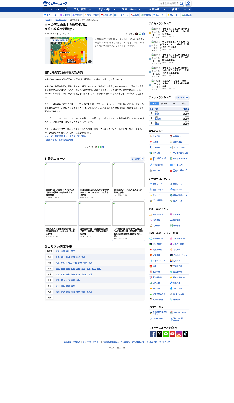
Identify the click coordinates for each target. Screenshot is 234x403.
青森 (58, 257)
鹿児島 (89, 292)
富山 (88, 269)
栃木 (85, 263)
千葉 (75, 263)
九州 (49, 292)
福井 (99, 269)
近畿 (49, 274)
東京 (58, 263)
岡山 (63, 280)
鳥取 (78, 280)
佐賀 (63, 292)
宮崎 (83, 292)
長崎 (68, 292)
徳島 (63, 286)
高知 (73, 286)
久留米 (158, 119)
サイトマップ (164, 342)
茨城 (80, 263)
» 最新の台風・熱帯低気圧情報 (59, 140)
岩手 (63, 257)
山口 (68, 280)
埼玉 (70, 263)
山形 (78, 257)
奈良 (78, 274)
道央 (58, 251)
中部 (49, 269)
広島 (58, 280)
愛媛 (68, 286)
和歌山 (84, 274)
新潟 (83, 269)
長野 (78, 269)
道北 (68, 251)
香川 (58, 286)
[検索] (182, 4)
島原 (157, 114)
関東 (49, 263)
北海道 (49, 251)
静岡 (58, 269)
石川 (94, 269)
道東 (73, 251)
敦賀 (157, 124)
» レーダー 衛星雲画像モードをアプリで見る (65, 136)
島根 (73, 280)
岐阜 (68, 269)
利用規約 (76, 342)
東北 (49, 257)
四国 (49, 286)
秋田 (68, 257)
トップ (48, 20)
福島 (83, 257)
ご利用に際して (138, 342)
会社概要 (67, 342)
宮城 (73, 257)
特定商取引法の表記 (110, 342)
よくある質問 (152, 342)
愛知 (63, 269)
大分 (73, 292)
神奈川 (64, 263)
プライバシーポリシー (91, 342)
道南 (63, 251)
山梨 (73, 269)
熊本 (78, 292)
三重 (90, 274)
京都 (68, 274)
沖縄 (49, 298)
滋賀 (73, 274)
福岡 (58, 292)
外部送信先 (125, 342)
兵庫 (63, 274)
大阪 (58, 274)
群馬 (90, 263)
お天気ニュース (61, 20)
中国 (49, 280)
